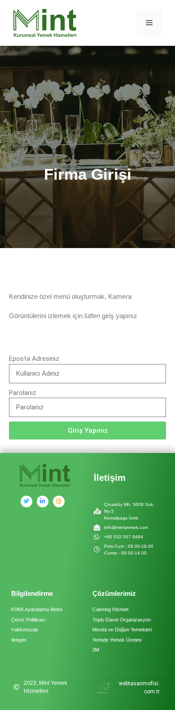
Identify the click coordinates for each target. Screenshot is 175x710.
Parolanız (22, 393)
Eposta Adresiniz (34, 359)
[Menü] (149, 22)
